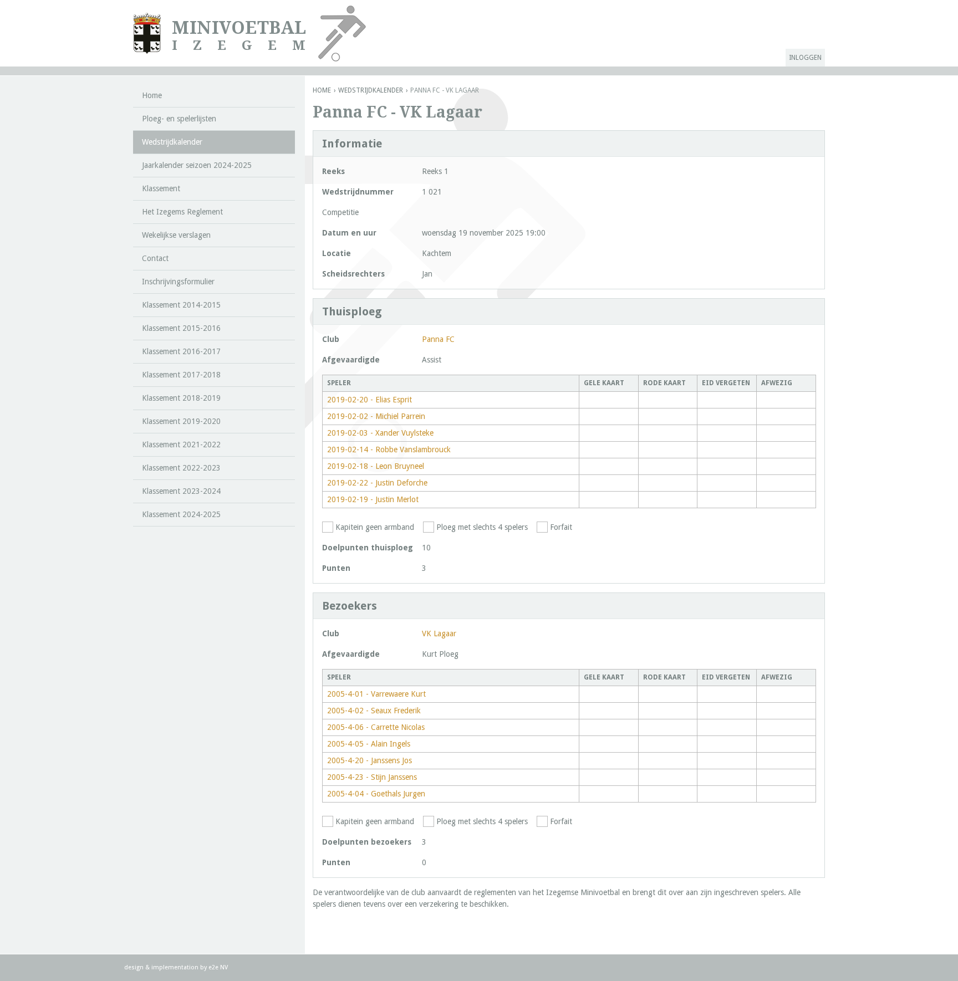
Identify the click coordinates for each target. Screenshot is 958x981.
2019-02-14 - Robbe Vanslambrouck (389, 449)
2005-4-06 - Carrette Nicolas (376, 727)
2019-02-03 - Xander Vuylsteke (380, 432)
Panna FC (438, 339)
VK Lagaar (439, 633)
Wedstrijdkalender (370, 90)
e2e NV (218, 967)
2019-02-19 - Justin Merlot (373, 499)
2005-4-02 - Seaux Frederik (374, 710)
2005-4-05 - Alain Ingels (368, 743)
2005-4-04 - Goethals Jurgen (376, 793)
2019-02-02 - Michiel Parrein (376, 416)
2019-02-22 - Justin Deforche (377, 482)
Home (322, 90)
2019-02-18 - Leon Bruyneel (375, 466)
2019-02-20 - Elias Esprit (369, 399)
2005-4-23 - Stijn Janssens (372, 777)
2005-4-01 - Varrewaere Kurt (376, 693)
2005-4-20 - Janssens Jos (369, 760)
